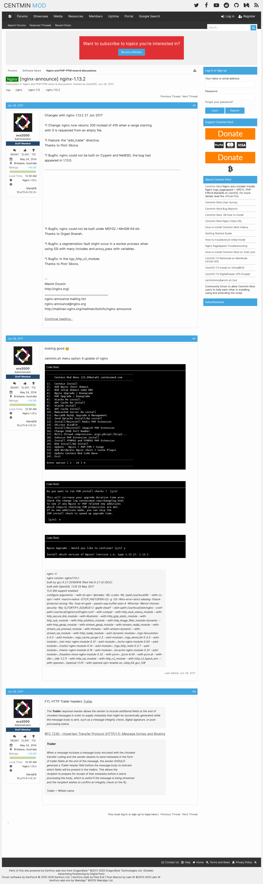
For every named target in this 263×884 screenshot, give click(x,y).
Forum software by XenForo (36, 877)
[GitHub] (236, 4)
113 (33, 154)
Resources (75, 16)
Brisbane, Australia (25, 163)
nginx (19, 89)
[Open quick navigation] (10, 16)
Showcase (40, 16)
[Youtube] (216, 4)
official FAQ (231, 196)
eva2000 (91, 84)
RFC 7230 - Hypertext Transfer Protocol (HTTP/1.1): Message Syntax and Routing (105, 734)
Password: (211, 91)
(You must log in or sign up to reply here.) (133, 814)
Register (235, 110)
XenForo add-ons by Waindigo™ (68, 880)
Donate (230, 134)
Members (95, 16)
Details (148, 870)
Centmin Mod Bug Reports (221, 208)
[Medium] (246, 4)
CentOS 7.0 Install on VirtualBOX (225, 267)
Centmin (25, 5)
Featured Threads (40, 25)
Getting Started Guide (218, 233)
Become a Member (131, 52)
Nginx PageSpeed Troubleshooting (226, 245)
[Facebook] (206, 4)
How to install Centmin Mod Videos (226, 227)
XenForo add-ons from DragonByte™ (67, 870)
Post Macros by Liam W (133, 877)
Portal (129, 16)
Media (58, 16)
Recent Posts (63, 25)
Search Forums (17, 25)
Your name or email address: (222, 78)
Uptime (113, 16)
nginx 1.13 (34, 89)
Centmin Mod (213, 186)
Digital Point (97, 873)
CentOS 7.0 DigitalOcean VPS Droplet (227, 274)
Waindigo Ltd (104, 880)
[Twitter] (196, 4)
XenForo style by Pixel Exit (88, 877)
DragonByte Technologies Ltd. (124, 870)
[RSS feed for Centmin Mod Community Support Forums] (255, 862)
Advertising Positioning (72, 873)
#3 (194, 691)
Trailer (87, 701)
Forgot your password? (219, 101)
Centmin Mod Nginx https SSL (223, 221)
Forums (22, 16)
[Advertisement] (73, 196)
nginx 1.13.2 (53, 89)
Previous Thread (170, 96)
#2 (194, 338)
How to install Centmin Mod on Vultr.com (230, 252)
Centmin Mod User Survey (221, 202)
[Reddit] (226, 4)
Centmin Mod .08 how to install (224, 214)
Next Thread (190, 96)
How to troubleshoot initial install (225, 239)
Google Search (149, 16)
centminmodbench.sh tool (221, 280)
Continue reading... (59, 319)
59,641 (14, 154)
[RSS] (256, 4)
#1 (194, 105)
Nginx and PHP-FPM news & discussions (47, 84)
